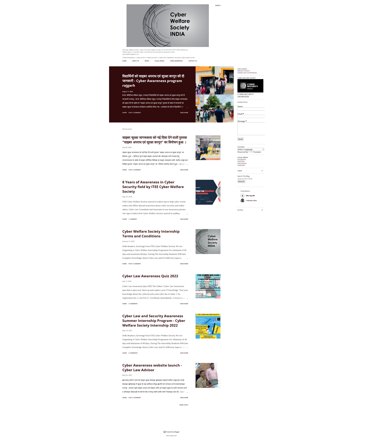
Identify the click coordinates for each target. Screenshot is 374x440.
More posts (184, 405)
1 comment (133, 219)
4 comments (133, 304)
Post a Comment (135, 113)
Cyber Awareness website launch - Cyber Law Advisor (152, 367)
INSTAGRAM (242, 163)
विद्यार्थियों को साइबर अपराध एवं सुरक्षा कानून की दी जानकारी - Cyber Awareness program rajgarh (153, 81)
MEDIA (147, 61)
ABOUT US (135, 61)
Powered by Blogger (173, 432)
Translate (257, 152)
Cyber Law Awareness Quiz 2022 (150, 276)
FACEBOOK (241, 159)
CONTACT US (192, 61)
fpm (176, 435)
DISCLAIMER (242, 69)
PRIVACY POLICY (243, 71)
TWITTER (240, 161)
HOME (124, 61)
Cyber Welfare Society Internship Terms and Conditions (151, 233)
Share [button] (124, 113)
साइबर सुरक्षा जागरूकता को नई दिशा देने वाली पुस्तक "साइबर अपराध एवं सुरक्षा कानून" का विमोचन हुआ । (154, 139)
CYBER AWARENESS (176, 61)
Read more (184, 113)
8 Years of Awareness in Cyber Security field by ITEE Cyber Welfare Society (153, 187)
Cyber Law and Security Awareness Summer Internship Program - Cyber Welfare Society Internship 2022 (153, 321)
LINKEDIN (241, 165)
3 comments (133, 353)
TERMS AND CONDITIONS (247, 73)
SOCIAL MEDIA (159, 61)
